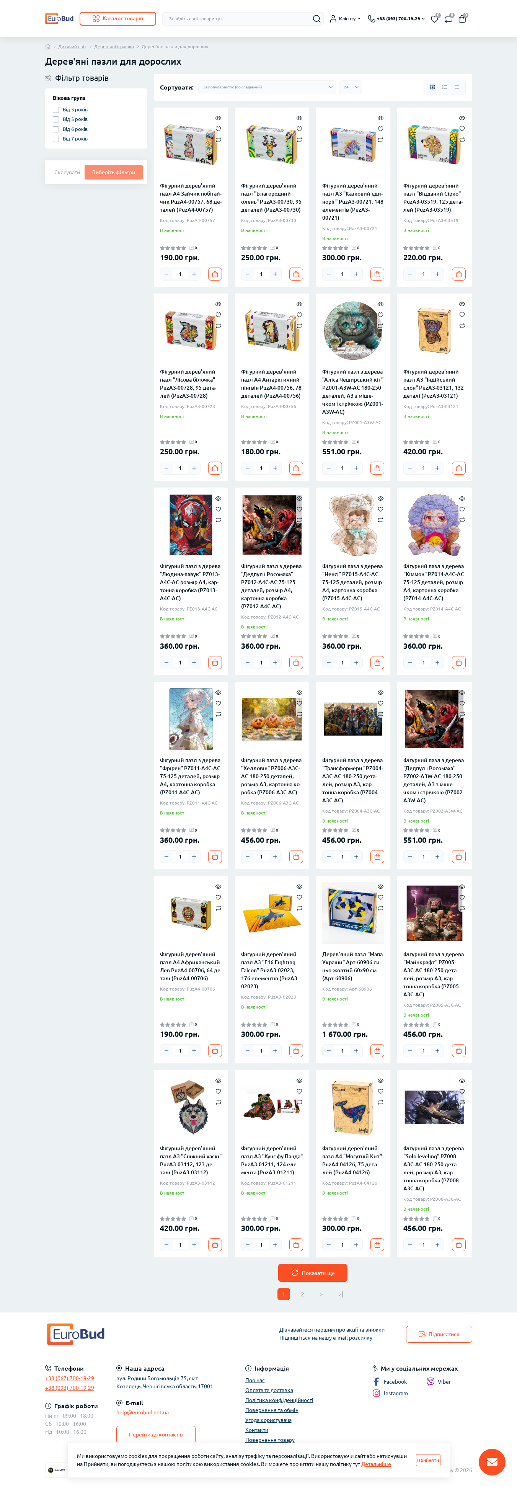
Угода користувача (268, 1420)
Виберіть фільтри (113, 172)
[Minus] (166, 274)
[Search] (317, 19)
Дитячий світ (72, 46)
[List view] (445, 87)
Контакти (256, 1430)
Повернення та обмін (271, 1410)
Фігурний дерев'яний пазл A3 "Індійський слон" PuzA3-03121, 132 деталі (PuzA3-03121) (433, 384)
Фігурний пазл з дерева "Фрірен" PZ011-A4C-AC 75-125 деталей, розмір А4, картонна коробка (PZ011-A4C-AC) (190, 776)
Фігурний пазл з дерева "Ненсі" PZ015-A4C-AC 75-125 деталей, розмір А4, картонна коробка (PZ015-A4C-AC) (352, 582)
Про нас (255, 1380)
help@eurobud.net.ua (142, 1412)
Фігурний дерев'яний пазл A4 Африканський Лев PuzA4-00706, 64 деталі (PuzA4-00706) (191, 966)
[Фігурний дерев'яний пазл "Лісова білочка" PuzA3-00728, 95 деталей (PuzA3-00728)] (191, 331)
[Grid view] (432, 87)
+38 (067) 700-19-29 (69, 1378)
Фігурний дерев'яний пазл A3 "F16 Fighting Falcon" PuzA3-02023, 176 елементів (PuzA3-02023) (270, 970)
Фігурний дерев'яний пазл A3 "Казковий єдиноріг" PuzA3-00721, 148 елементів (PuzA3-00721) (352, 202)
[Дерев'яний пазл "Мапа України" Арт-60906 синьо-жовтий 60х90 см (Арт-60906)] (353, 913)
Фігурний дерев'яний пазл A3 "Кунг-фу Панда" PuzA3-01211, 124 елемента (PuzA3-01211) (272, 1160)
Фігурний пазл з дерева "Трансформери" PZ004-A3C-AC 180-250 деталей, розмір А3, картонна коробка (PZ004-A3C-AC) (352, 780)
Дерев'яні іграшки (114, 46)
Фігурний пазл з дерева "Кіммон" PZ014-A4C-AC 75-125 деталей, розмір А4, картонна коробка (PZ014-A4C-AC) (433, 582)
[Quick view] (218, 117)
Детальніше (376, 1464)
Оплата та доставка (269, 1390)
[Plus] (194, 274)
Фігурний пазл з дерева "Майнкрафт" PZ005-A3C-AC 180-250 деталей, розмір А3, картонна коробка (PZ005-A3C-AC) (433, 974)
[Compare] (218, 139)
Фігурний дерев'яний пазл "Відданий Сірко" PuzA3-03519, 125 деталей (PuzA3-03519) (433, 198)
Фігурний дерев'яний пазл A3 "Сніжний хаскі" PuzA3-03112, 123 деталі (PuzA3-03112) (191, 1160)
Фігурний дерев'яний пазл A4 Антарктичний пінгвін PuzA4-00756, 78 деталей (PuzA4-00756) (271, 384)
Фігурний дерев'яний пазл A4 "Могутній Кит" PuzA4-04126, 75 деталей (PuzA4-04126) (352, 1160)
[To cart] (215, 274)
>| (340, 1294)
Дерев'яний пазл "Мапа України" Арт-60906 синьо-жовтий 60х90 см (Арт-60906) (352, 966)
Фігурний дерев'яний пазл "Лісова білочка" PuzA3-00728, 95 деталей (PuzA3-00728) (188, 384)
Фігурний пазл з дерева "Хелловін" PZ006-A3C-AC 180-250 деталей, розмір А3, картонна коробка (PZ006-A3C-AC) (271, 776)
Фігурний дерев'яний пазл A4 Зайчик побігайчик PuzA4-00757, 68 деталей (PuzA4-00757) (191, 198)
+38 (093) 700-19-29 (69, 1388)
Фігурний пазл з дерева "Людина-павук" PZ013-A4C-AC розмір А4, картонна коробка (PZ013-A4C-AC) (190, 582)
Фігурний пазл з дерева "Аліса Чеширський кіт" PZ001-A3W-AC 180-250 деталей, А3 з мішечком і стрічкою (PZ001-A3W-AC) (352, 392)
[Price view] (457, 87)
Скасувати (67, 172)
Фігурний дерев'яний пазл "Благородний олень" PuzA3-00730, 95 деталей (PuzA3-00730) (271, 198)
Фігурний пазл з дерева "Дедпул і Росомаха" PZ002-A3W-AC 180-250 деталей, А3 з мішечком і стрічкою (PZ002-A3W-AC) (433, 780)
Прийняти (428, 1460)
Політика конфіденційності (279, 1400)
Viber (444, 1382)
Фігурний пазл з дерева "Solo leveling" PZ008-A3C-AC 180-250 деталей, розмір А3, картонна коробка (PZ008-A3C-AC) (433, 1168)
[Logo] (59, 18)
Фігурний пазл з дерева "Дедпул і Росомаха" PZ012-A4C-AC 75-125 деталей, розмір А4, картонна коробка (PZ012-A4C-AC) (271, 586)
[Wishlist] (218, 128)
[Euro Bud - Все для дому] (149, 1334)
